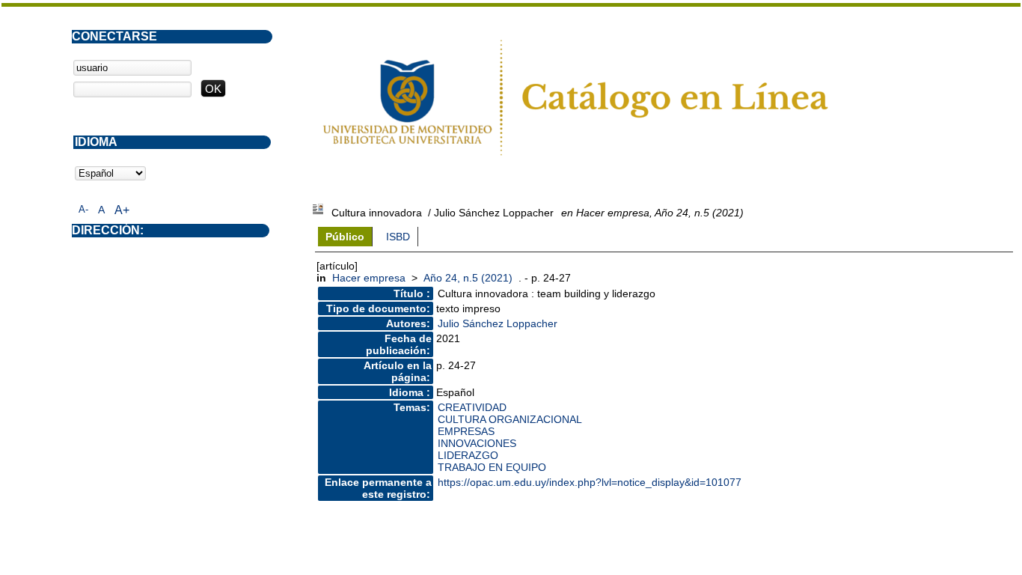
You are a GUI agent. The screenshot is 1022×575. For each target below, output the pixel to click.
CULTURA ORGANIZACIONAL (510, 419)
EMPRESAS (466, 431)
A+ (121, 210)
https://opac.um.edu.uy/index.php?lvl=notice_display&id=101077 (589, 482)
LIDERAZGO (468, 455)
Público (344, 237)
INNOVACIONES (477, 443)
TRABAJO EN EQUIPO (492, 467)
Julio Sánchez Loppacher (497, 323)
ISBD (398, 237)
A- (83, 209)
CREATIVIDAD (472, 407)
